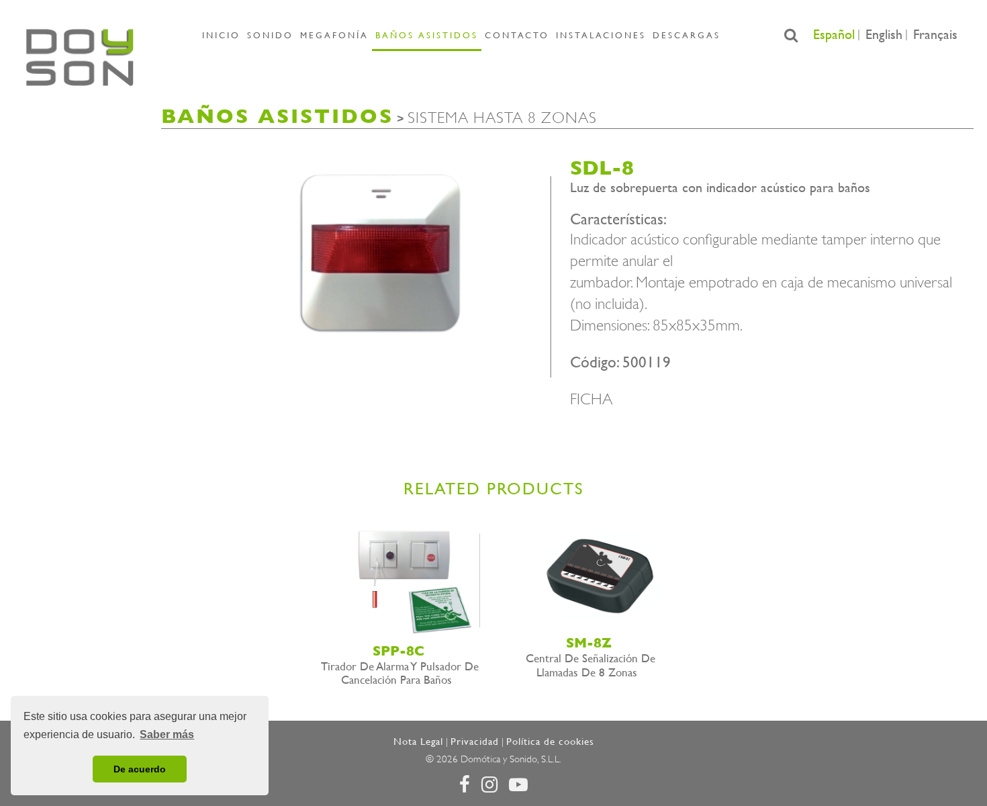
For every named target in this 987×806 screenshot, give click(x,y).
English (883, 34)
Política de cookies (550, 741)
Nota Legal (418, 741)
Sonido (270, 35)
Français (935, 34)
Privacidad (475, 741)
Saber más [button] (167, 734)
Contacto (517, 35)
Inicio (221, 35)
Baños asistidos (426, 35)
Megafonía (334, 35)
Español (834, 34)
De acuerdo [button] (139, 769)
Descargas (686, 35)
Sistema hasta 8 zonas (502, 117)
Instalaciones (601, 35)
